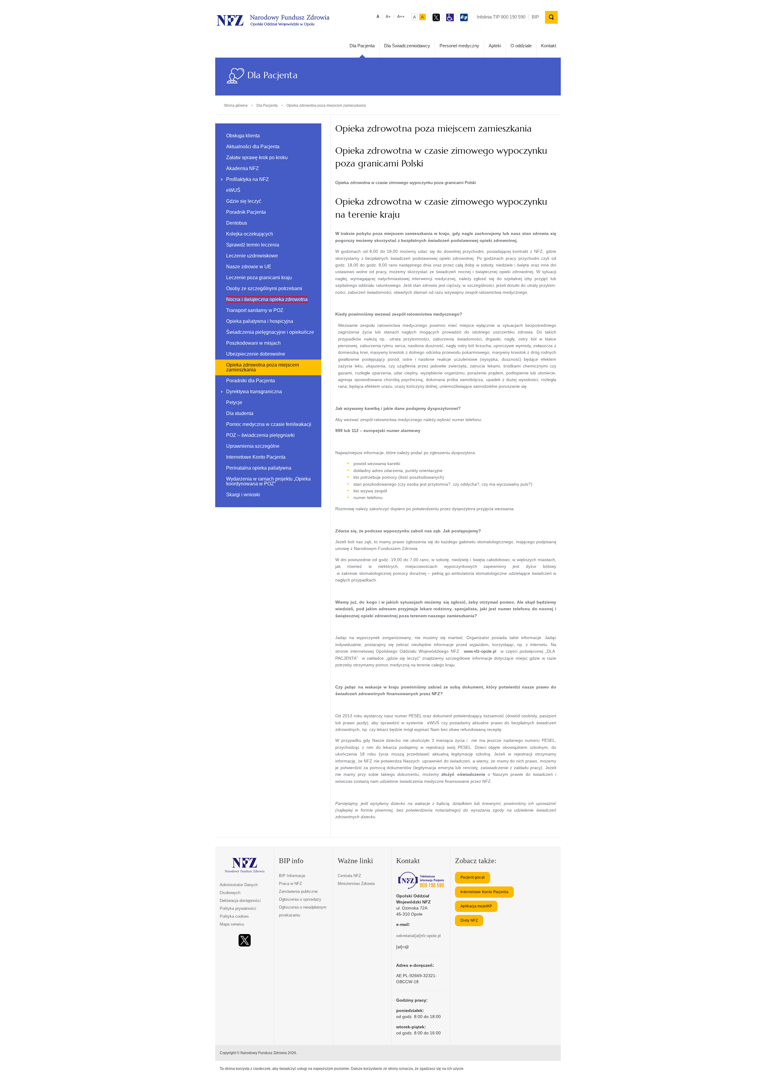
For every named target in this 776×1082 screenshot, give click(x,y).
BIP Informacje (292, 875)
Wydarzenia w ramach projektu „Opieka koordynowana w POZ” (268, 481)
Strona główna (236, 105)
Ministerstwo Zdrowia (356, 883)
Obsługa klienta (243, 135)
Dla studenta (239, 413)
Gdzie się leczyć (243, 201)
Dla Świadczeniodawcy (407, 45)
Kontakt (548, 45)
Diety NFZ (469, 920)
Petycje (234, 402)
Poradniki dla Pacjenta (250, 380)
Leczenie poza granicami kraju (259, 277)
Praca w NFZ (290, 883)
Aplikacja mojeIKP (476, 906)
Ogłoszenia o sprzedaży (300, 899)
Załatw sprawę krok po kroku (257, 157)
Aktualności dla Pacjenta (252, 146)
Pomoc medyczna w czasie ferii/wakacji (268, 424)
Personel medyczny (459, 45)
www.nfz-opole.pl (480, 651)
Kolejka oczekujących (249, 233)
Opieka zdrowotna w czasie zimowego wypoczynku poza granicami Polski (405, 182)
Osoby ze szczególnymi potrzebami (264, 288)
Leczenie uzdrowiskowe (252, 255)
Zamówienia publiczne (298, 891)
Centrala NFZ (349, 875)
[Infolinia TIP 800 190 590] (421, 880)
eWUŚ (233, 190)
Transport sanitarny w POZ (254, 310)
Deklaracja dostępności (240, 900)
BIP (535, 16)
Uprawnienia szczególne (252, 446)
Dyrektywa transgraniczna (254, 391)
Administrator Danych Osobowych (239, 889)
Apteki (495, 45)
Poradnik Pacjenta (246, 212)
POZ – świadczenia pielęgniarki (260, 435)
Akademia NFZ (242, 168)
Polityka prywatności (238, 908)
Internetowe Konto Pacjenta (256, 457)
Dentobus (236, 223)
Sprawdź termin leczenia (252, 244)
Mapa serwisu (232, 924)
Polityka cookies (234, 916)
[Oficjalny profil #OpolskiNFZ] (244, 940)
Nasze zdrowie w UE (248, 266)
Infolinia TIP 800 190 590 (501, 16)
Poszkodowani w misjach (253, 343)
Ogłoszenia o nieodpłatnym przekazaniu (302, 911)
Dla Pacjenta (362, 45)
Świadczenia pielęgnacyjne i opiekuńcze (270, 332)
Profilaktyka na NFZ (247, 179)
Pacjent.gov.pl (472, 877)
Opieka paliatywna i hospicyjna (259, 321)
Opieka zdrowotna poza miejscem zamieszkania (262, 367)
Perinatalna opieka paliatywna (258, 468)
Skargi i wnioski (243, 494)
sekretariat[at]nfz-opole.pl (418, 935)
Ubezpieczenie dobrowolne (255, 354)
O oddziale (521, 45)
